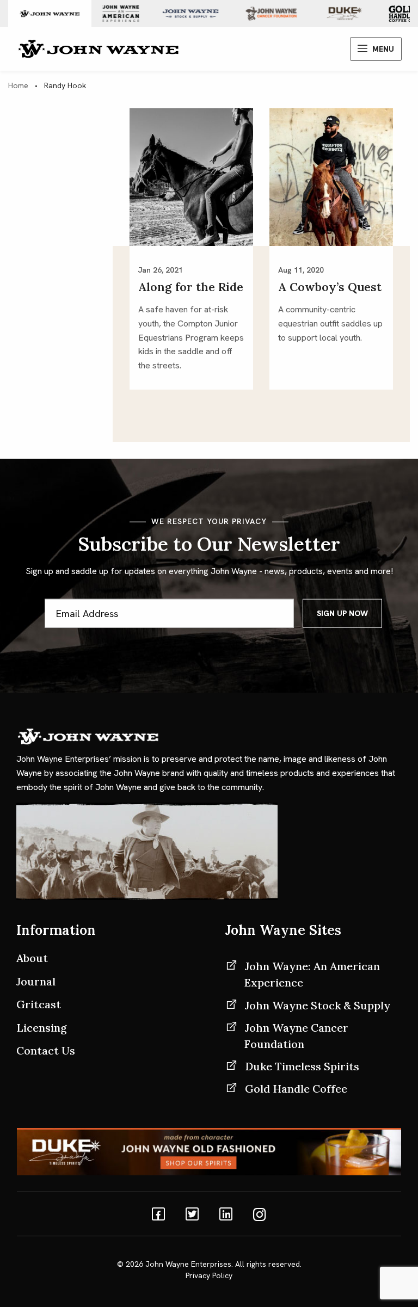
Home (18, 85)
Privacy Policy (209, 1275)
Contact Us (45, 1050)
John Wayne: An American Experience (312, 974)
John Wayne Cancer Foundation (296, 1036)
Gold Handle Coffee (296, 1088)
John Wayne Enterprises (188, 1264)
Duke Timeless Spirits (302, 1066)
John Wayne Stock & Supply (317, 1005)
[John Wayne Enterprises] (98, 48)
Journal (36, 981)
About (32, 958)
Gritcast (38, 1004)
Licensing (41, 1027)
